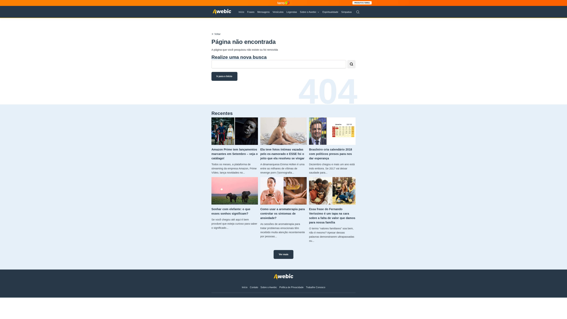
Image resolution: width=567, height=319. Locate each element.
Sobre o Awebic (308, 12)
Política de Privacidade (291, 287)
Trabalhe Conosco (315, 287)
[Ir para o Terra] (283, 3)
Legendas (291, 12)
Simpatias (346, 12)
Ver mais (283, 254)
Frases (250, 12)
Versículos (278, 12)
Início (241, 12)
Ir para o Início (224, 76)
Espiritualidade (330, 12)
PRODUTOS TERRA (362, 3)
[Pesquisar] (358, 12)
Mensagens (263, 12)
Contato (254, 287)
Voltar (217, 34)
